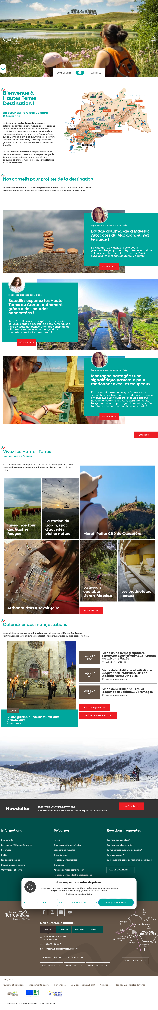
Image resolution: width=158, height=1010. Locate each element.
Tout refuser (42, 902)
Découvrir (107, 266)
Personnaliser (79, 902)
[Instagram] (52, 912)
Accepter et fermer (116, 902)
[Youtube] (69, 912)
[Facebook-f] (43, 912)
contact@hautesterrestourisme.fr (61, 948)
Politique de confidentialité (79, 894)
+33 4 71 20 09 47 (52, 944)
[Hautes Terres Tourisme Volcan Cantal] (12, 41)
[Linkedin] (61, 912)
